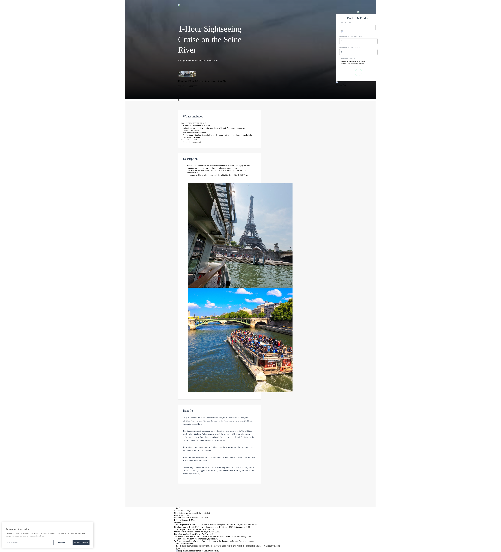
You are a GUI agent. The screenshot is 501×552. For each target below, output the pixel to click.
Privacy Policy (213, 551)
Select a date (346, 23)
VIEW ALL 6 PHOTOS (188, 86)
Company (192, 551)
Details (181, 100)
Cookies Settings (12, 542)
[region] (47, 535)
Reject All (61, 542)
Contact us (180, 548)
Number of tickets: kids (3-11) (349, 47)
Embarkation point (348, 58)
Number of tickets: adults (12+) (350, 36)
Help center (183, 551)
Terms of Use (201, 551)
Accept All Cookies (81, 542)
